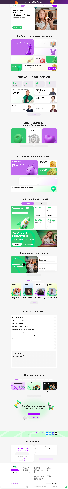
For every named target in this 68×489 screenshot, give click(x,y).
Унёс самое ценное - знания (52, 297)
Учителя (39, 280)
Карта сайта (55, 486)
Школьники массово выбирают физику (18, 390)
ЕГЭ (31, 280)
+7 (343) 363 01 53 (22, 448)
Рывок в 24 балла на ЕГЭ (27, 297)
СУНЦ (35, 280)
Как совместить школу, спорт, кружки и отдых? (34, 391)
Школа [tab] (41, 203)
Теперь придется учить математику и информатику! (40, 298)
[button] (22, 59)
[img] (47, 433)
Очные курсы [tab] (27, 203)
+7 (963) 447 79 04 (22, 450)
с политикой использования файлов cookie (16, 486)
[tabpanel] (34, 218)
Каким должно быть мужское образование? (48, 391)
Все (28, 280)
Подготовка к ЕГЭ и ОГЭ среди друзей (15, 298)
